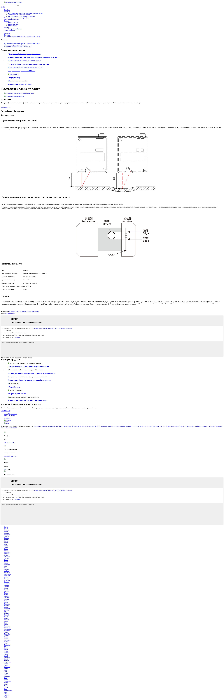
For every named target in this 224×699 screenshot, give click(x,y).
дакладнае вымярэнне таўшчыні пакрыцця (146, 426)
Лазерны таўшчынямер (17, 394)
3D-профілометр (14, 77)
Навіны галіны (12, 25)
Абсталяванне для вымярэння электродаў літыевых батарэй (25, 13)
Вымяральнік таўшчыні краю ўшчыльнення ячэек (24, 311)
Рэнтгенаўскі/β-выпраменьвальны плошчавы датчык (28, 64)
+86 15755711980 (9, 415)
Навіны (6, 21)
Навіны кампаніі (13, 22)
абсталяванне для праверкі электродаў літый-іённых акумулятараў (91, 426)
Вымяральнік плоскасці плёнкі (19, 84)
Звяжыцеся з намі (9, 30)
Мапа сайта (37, 426)
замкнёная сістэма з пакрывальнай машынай (172, 426)
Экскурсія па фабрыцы (14, 29)
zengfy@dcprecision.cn (10, 414)
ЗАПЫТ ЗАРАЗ (5, 411)
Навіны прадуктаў (13, 24)
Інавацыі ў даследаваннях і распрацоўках (16, 18)
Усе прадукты (13, 427)
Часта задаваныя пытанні (11, 19)
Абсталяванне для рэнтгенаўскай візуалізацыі (21, 16)
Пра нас (6, 27)
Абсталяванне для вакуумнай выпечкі (19, 14)
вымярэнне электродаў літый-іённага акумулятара (56, 426)
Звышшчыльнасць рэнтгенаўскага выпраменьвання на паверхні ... (33, 57)
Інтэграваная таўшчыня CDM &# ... (21, 71)
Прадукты (7, 11)
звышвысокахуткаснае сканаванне (122, 426)
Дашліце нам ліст (6, 107)
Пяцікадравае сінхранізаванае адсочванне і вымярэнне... (29, 380)
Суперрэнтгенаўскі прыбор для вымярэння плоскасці (28, 366)
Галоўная (7, 10)
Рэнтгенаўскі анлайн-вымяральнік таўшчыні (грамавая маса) (31, 373)
